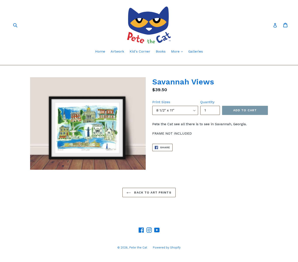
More (178, 51)
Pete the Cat (138, 247)
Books (161, 51)
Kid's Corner (140, 51)
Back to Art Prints (152, 192)
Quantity (207, 102)
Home (100, 51)
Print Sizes (161, 102)
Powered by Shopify (167, 247)
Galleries (195, 51)
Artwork (117, 51)
